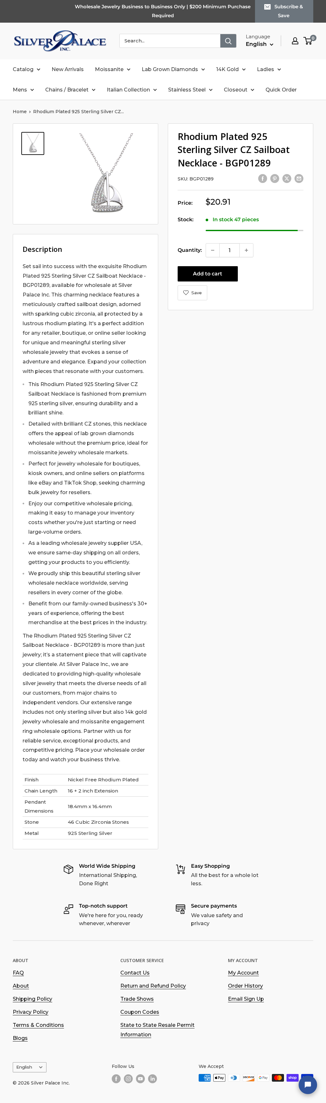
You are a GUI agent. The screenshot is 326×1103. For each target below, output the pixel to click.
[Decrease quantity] (212, 250)
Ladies (265, 69)
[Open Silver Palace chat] (308, 1085)
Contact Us (135, 973)
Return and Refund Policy (153, 986)
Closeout (235, 90)
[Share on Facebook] (262, 178)
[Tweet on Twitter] (286, 178)
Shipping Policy (32, 999)
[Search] (228, 40)
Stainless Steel (187, 90)
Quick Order (281, 90)
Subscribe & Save (288, 11)
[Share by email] (298, 178)
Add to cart (207, 274)
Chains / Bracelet (67, 90)
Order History (245, 986)
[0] (308, 41)
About (21, 986)
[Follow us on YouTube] (140, 1078)
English (24, 1067)
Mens (20, 90)
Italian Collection (128, 90)
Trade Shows (137, 999)
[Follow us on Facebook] (116, 1078)
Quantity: (190, 250)
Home (20, 111)
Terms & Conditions (38, 1025)
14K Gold (227, 69)
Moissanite (109, 69)
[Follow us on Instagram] (128, 1078)
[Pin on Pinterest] (274, 178)
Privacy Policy (30, 1012)
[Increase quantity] (246, 250)
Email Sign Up (246, 999)
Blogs (20, 1038)
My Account (243, 973)
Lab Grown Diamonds (170, 69)
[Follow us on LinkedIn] (152, 1078)
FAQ (18, 973)
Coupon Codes (139, 1012)
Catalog (23, 69)
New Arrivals (68, 69)
